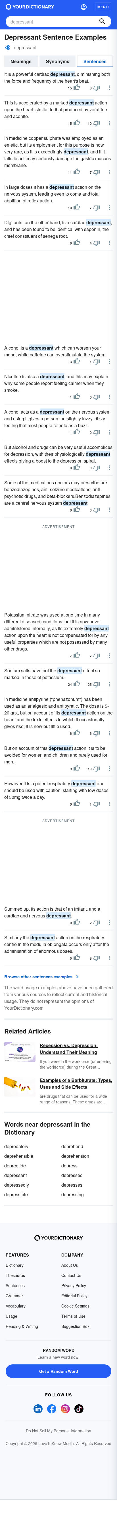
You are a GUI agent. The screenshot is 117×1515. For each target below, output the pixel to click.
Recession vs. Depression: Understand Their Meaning (69, 1048)
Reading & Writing (22, 1326)
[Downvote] (96, 88)
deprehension (75, 1156)
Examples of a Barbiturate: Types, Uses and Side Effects (76, 1083)
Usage (11, 1316)
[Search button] (102, 21)
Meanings (21, 61)
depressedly (16, 1185)
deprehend (72, 1146)
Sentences (94, 61)
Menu (103, 6)
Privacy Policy (73, 1285)
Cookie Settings (75, 1306)
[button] (83, 7)
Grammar (14, 1295)
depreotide (15, 1165)
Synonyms (57, 61)
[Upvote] (76, 88)
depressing (72, 1194)
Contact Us (71, 1275)
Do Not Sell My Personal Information (58, 1430)
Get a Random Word (58, 1371)
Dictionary (15, 1265)
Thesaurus (15, 1275)
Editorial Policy (74, 1295)
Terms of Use (73, 1316)
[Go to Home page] (30, 6)
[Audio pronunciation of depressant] (7, 47)
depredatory (16, 1146)
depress (69, 1165)
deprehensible (18, 1156)
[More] (109, 87)
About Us (69, 1265)
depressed (72, 1175)
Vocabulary (16, 1306)
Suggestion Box (75, 1326)
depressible (16, 1194)
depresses (71, 1185)
